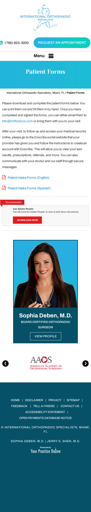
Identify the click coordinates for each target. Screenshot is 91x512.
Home (15, 400)
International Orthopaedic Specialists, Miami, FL (36, 92)
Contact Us (70, 406)
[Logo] (45, 17)
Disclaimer (34, 400)
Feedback (19, 406)
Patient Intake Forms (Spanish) (29, 188)
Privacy (54, 400)
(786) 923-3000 (17, 43)
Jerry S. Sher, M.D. (63, 441)
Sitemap (73, 400)
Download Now (27, 220)
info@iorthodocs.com (17, 121)
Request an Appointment (62, 42)
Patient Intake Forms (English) (28, 177)
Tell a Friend (44, 406)
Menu (39, 55)
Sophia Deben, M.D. (27, 441)
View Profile (45, 336)
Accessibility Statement (45, 412)
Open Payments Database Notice (45, 418)
